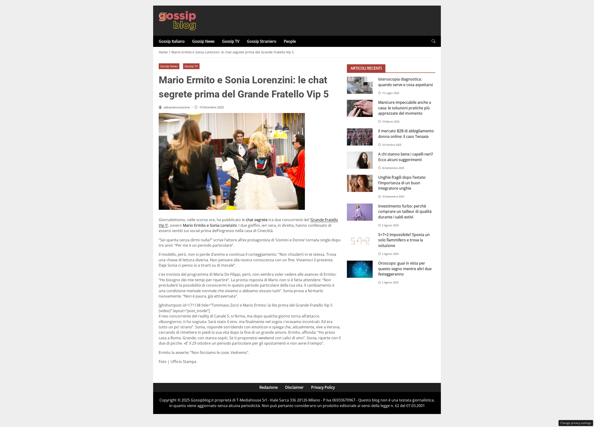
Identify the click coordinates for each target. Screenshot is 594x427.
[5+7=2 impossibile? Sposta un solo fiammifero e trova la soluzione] (360, 240)
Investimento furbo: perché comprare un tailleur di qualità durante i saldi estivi (405, 212)
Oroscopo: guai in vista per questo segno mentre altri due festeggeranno (405, 269)
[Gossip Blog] (177, 20)
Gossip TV (230, 41)
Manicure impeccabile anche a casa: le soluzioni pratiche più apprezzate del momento (404, 108)
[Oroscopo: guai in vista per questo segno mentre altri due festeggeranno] (360, 269)
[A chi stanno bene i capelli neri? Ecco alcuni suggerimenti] (360, 160)
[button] (433, 41)
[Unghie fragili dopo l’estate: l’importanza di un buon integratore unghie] (360, 183)
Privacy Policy (323, 387)
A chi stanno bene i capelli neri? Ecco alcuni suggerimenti (405, 157)
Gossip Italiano (172, 41)
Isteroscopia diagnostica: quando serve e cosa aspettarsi (405, 82)
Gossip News (203, 41)
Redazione (268, 387)
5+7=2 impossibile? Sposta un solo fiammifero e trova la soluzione (404, 240)
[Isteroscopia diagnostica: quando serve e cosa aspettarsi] (360, 85)
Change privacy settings (575, 423)
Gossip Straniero (261, 41)
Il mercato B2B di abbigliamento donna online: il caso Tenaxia (406, 133)
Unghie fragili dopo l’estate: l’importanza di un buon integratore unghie (402, 183)
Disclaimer (294, 387)
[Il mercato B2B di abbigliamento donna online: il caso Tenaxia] (360, 137)
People (290, 41)
